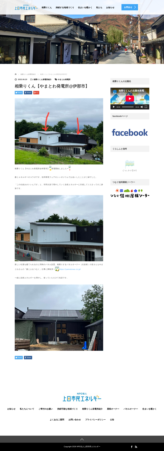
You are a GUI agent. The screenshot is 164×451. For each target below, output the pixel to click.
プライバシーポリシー (95, 420)
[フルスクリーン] (146, 107)
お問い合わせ (75, 420)
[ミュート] (142, 107)
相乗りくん (47, 7)
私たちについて (27, 409)
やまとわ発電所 (64, 79)
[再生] (113, 107)
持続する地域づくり (65, 7)
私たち (99, 7)
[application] (129, 98)
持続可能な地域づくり (67, 409)
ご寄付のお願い (46, 409)
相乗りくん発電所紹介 (43, 79)
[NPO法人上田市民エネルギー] (26, 7)
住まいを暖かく (85, 7)
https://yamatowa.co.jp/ (70, 269)
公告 (112, 420)
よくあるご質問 (57, 420)
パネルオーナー (131, 409)
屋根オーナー (113, 409)
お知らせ (110, 7)
